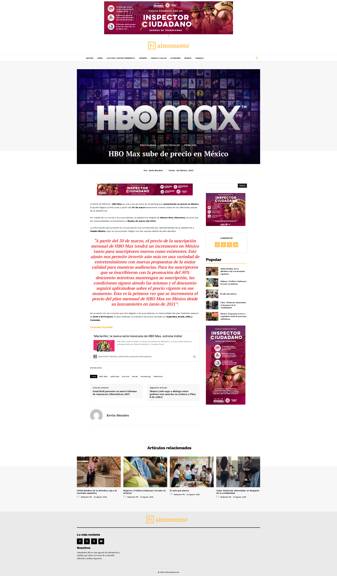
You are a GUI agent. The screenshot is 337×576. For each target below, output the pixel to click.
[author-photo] (78, 497)
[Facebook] (217, 244)
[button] (239, 58)
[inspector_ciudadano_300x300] (225, 225)
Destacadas (148, 145)
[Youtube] (101, 541)
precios (125, 376)
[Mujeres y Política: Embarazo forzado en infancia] (212, 282)
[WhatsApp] (235, 244)
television (158, 376)
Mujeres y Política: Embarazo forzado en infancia (233, 282)
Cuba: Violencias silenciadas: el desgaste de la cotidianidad (233, 305)
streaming (146, 376)
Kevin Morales (156, 170)
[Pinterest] (229, 244)
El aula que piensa (228, 293)
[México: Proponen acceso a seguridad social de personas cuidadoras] (212, 316)
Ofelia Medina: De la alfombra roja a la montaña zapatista (232, 271)
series (135, 376)
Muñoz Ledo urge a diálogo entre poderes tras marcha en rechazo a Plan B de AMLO (173, 394)
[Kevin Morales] (96, 415)
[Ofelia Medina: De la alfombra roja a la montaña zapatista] (212, 271)
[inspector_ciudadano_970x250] (168, 17)
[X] (223, 244)
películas (115, 376)
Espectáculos (170, 145)
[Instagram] (87, 541)
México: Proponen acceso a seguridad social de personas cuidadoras (233, 316)
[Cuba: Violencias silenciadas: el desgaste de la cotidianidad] (212, 305)
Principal (190, 145)
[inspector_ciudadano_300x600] (225, 404)
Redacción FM (86, 497)
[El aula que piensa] (212, 293)
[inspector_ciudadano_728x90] (145, 195)
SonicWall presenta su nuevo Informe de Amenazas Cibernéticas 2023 (115, 393)
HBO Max (103, 376)
